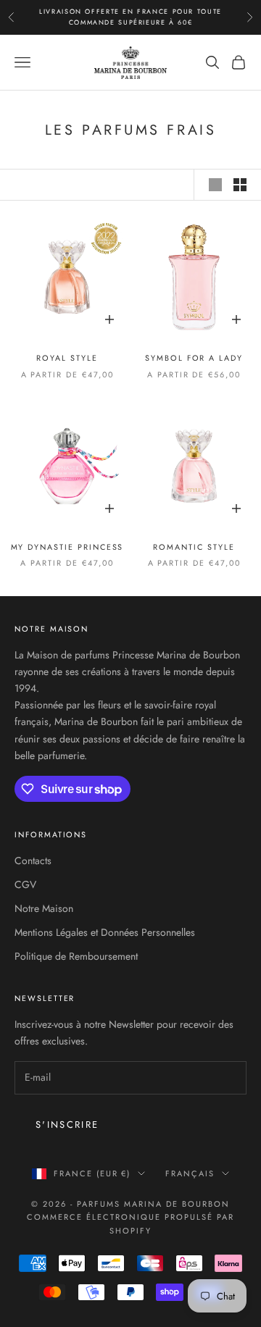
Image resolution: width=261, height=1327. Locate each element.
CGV (25, 884)
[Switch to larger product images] (215, 184)
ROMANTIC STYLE (193, 547)
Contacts (32, 860)
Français (190, 1173)
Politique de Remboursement (76, 956)
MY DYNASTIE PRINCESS (67, 547)
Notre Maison (43, 908)
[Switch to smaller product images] (239, 184)
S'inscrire (67, 1124)
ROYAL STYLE (66, 358)
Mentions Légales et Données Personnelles (104, 932)
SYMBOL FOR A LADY (194, 358)
